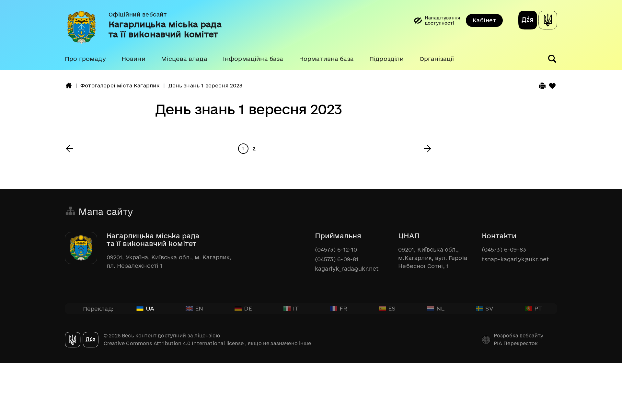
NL (440, 308)
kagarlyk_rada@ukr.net (347, 269)
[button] (85, 59)
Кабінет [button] (484, 20)
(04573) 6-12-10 (336, 249)
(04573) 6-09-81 (336, 259)
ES (392, 308)
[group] (311, 35)
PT (538, 308)
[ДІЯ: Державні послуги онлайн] (527, 21)
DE (248, 308)
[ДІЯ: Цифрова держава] (547, 21)
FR (343, 308)
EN (199, 308)
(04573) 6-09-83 (504, 249)
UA (150, 308)
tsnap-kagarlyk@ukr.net (515, 259)
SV (489, 308)
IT (296, 308)
